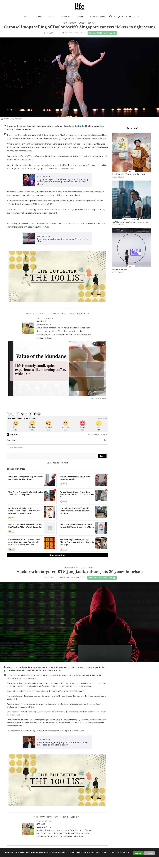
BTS (84, 667)
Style (27, 16)
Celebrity (65, 16)
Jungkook (91, 667)
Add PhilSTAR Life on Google (100, 33)
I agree (138, 853)
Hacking (64, 817)
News (91, 568)
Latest (82, 23)
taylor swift (39, 313)
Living (39, 16)
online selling (57, 313)
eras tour (83, 313)
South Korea (46, 817)
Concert (91, 23)
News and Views (97, 16)
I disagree (149, 853)
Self (51, 16)
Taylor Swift (81, 126)
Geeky (80, 16)
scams (71, 313)
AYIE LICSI (50, 33)
